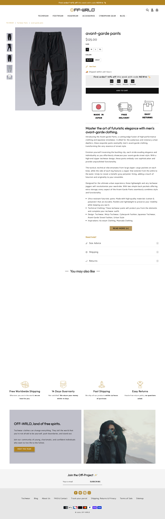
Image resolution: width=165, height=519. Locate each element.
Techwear (25, 498)
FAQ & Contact (60, 498)
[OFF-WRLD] (82, 10)
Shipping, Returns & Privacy (103, 498)
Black (89, 60)
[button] (9, 30)
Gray (97, 60)
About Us (46, 498)
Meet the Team (24, 449)
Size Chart (92, 66)
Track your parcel (79, 498)
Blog (36, 498)
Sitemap (139, 498)
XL (100, 49)
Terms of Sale (126, 498)
